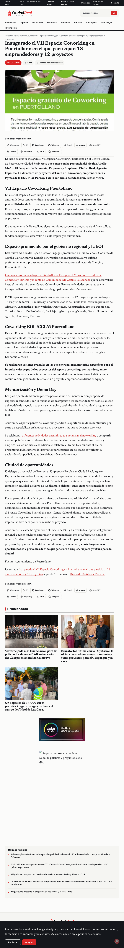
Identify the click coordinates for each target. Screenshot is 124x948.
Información (11, 28)
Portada (8, 36)
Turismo (78, 22)
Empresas (52, 22)
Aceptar (29, 942)
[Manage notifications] (116, 941)
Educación (37, 22)
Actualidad (10, 22)
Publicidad (85, 3)
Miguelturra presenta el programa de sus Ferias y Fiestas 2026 (41, 892)
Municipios (91, 22)
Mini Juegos (107, 22)
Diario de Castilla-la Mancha (87, 574)
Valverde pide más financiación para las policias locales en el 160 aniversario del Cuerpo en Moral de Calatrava (31, 655)
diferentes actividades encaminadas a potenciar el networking (58, 435)
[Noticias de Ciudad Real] (20, 13)
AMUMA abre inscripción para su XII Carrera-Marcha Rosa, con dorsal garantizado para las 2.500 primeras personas (59, 866)
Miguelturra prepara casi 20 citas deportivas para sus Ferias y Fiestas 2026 (48, 875)
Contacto (115, 3)
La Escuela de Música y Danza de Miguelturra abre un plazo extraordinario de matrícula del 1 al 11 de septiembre (61, 883)
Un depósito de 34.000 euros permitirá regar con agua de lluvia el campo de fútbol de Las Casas (29, 706)
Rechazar (13, 942)
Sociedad (65, 22)
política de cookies (89, 934)
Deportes (24, 22)
